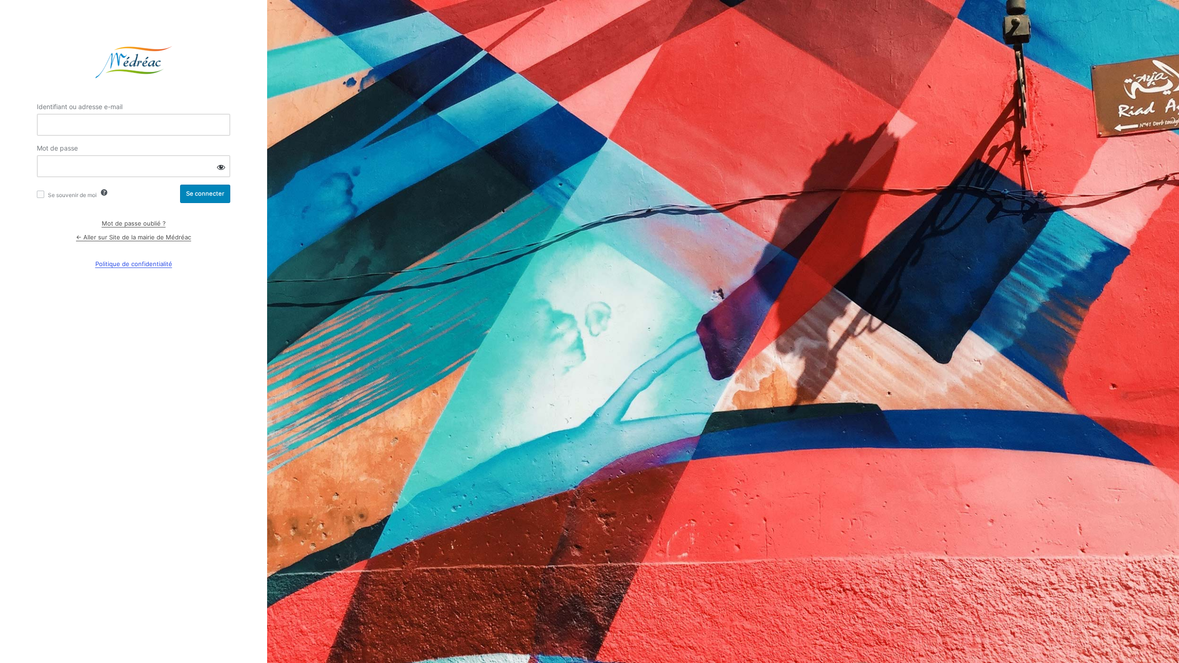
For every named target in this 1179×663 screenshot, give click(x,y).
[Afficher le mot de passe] (221, 167)
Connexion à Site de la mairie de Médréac (133, 62)
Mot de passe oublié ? (134, 223)
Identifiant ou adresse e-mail (80, 106)
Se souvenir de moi (72, 195)
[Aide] (104, 192)
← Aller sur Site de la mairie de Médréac (133, 237)
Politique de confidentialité (133, 264)
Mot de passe (57, 148)
